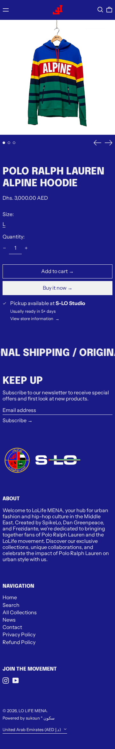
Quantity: (14, 237)
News (9, 619)
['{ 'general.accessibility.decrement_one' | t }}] (4, 248)
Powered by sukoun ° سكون (29, 718)
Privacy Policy (19, 634)
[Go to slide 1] (4, 142)
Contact (12, 627)
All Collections (20, 612)
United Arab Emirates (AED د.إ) (32, 729)
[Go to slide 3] (14, 142)
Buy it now (54, 288)
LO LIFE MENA (33, 710)
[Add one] (26, 248)
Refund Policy (19, 642)
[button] (100, 9)
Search (11, 605)
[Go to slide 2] (9, 142)
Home (10, 597)
